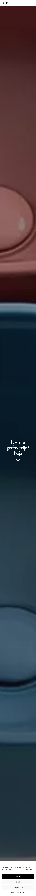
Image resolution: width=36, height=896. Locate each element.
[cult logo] (6, 3)
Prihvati (18, 876)
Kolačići (12, 892)
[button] (33, 864)
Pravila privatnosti (20, 892)
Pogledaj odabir (18, 887)
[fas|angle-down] (18, 460)
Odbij (18, 882)
